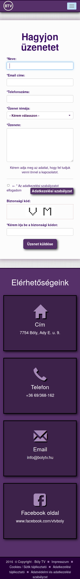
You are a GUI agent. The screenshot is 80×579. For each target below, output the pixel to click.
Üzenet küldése (40, 243)
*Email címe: (16, 75)
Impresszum (60, 561)
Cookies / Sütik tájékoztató (28, 566)
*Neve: (11, 58)
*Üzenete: (14, 125)
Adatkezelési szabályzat (52, 190)
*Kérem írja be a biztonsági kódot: (32, 225)
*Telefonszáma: (18, 91)
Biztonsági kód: (19, 201)
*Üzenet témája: (18, 108)
